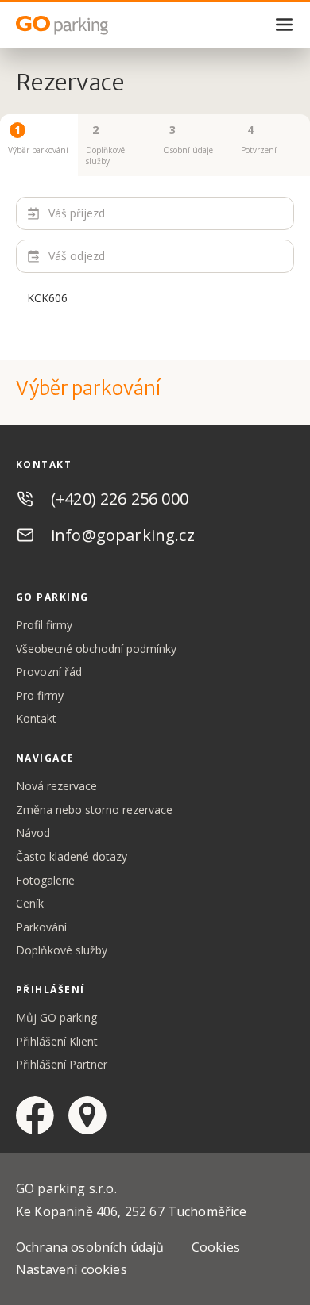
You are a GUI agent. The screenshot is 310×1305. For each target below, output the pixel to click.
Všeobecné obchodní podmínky (96, 648)
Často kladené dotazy (71, 856)
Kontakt (36, 718)
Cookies (216, 1247)
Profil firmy (44, 624)
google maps (87, 1115)
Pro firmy (40, 695)
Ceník (30, 903)
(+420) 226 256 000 (119, 498)
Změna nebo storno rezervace (94, 809)
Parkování (41, 927)
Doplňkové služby (61, 950)
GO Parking (95, 25)
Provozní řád (49, 671)
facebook (35, 1115)
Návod (33, 832)
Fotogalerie (45, 880)
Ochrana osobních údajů (90, 1247)
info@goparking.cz (123, 535)
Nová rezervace (56, 785)
